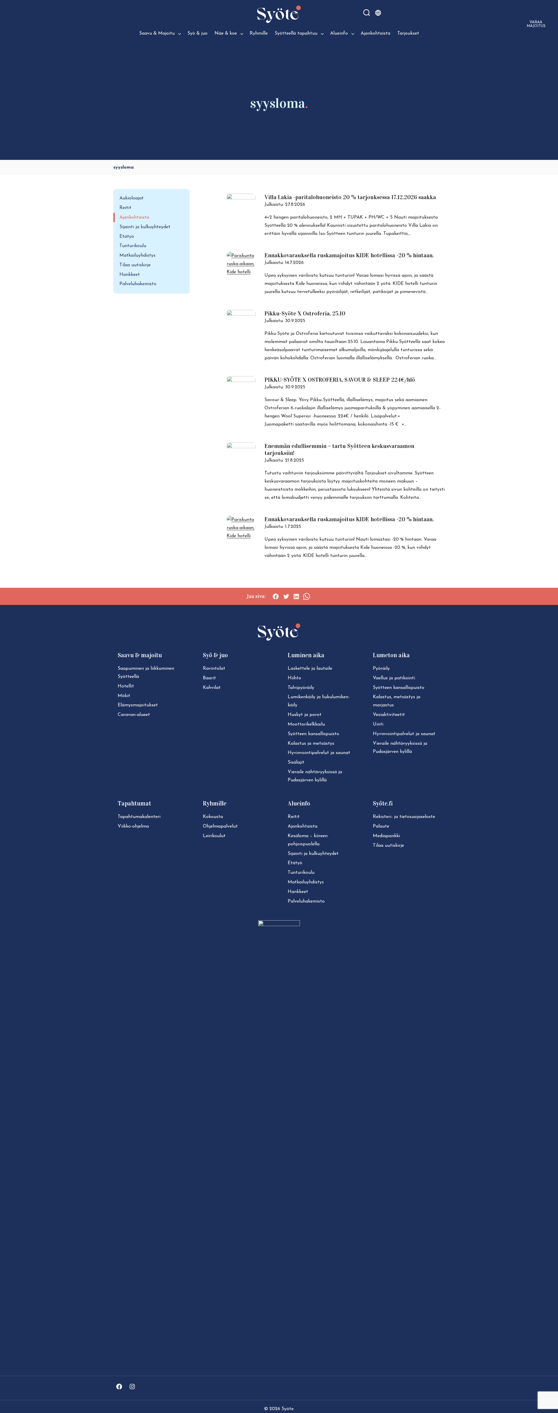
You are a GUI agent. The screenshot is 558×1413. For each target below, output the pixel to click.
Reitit (125, 208)
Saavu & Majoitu (157, 33)
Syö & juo (197, 33)
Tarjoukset (408, 33)
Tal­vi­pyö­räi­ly (301, 687)
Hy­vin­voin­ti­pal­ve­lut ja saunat (319, 753)
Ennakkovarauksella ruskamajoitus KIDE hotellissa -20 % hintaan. (349, 255)
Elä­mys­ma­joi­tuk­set (138, 705)
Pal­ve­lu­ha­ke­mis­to (306, 901)
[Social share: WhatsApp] (306, 596)
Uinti (378, 724)
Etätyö (126, 236)
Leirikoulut (214, 836)
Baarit (209, 678)
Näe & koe (225, 33)
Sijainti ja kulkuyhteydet (144, 227)
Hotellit (126, 686)
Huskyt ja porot (304, 714)
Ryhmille (259, 33)
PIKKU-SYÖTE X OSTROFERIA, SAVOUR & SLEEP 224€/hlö (339, 379)
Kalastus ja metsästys (311, 743)
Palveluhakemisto (137, 284)
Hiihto (294, 678)
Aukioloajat (131, 198)
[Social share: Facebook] (276, 596)
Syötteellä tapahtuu (296, 33)
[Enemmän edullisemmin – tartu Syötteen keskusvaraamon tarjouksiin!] (241, 447)
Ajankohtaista (375, 33)
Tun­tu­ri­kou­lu (301, 872)
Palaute (381, 826)
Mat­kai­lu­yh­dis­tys (306, 882)
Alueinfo (339, 33)
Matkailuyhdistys (137, 255)
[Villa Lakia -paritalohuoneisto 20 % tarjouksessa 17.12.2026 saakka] (241, 198)
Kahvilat (212, 687)
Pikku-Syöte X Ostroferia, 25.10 (304, 313)
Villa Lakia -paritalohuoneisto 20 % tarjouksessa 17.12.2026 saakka (350, 197)
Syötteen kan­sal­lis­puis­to (313, 734)
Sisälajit (296, 762)
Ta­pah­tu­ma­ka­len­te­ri (139, 816)
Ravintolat (214, 668)
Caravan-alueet (134, 714)
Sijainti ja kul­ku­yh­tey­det (313, 853)
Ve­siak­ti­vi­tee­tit (389, 714)
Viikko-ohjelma (133, 826)
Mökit (124, 696)
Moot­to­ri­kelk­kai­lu (306, 724)
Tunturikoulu (132, 246)
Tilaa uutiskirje (135, 265)
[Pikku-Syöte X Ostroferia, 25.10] (241, 314)
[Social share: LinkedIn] (296, 596)
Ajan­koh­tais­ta (302, 826)
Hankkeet (129, 274)
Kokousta (213, 816)
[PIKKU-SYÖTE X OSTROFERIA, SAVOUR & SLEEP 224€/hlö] (241, 380)
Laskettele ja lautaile (310, 668)
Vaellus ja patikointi (394, 678)
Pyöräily (381, 668)
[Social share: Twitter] (286, 596)
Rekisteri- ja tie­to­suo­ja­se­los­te (404, 816)
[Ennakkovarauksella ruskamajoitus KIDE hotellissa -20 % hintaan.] (241, 272)
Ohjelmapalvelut (220, 826)
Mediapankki (386, 836)
